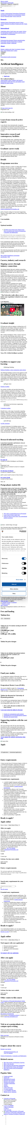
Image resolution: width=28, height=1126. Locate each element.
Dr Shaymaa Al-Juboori (7, 470)
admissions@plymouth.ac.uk (11, 849)
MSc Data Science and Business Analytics (14, 1062)
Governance (18, 49)
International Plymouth (9, 1079)
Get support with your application (10, 953)
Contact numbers (8, 1089)
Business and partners (9, 1082)
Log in (15, 4)
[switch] (24, 563)
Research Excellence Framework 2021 (14, 24)
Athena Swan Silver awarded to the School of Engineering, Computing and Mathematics (15, 231)
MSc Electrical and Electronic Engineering (14, 1065)
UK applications (4, 752)
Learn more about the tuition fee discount (12, 710)
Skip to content (4, 1)
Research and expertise (9, 1080)
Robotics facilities (5, 386)
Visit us (6, 1108)
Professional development (7, 40)
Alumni (23, 49)
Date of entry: (4, 825)
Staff (2, 53)
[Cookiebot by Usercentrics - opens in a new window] (19, 531)
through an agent (5, 931)
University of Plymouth (9, 1098)
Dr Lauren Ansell (5, 477)
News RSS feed (8, 1087)
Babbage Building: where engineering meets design (13, 370)
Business (3, 37)
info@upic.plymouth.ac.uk (11, 1016)
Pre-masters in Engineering (7, 1013)
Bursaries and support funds (10, 716)
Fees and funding (17, 81)
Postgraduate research (14, 22)
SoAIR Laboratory (5, 423)
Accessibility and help (10, 1090)
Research (3, 19)
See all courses (4, 889)
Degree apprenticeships (19, 40)
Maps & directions (8, 1107)
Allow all (14, 584)
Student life (10, 15)
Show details (19, 579)
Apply (23, 81)
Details (5, 80)
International (5, 28)
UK (2, 618)
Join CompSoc (4, 605)
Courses (3, 13)
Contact (15, 50)
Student (3, 52)
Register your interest (6, 1049)
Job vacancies (7, 1109)
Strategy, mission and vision (7, 49)
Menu (10, 4)
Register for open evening (7, 83)
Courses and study (8, 1076)
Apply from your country (16, 31)
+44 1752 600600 (8, 1105)
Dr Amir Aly (10, 108)
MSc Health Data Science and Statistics (13, 1066)
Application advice (5, 31)
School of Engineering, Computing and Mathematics (13, 1056)
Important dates (8, 16)
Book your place (5, 1035)
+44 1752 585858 (10, 848)
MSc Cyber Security (9, 1064)
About (3, 46)
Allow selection (14, 589)
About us (6, 1086)
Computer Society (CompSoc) (9, 602)
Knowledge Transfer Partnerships (9, 41)
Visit (5, 50)
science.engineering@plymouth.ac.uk (10, 209)
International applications (15, 752)
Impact (7, 22)
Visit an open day (17, 16)
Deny (14, 593)
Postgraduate (16, 13)
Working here (9, 50)
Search (3, 4)
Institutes (3, 22)
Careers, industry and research (15, 80)
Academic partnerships (9, 1083)
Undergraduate (8, 13)
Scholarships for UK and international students (15, 715)
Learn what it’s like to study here (12, 515)
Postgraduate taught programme (8, 57)
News (2, 50)
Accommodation (17, 15)
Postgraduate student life (7, 81)
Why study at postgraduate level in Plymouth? (15, 513)
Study (2, 10)
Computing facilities (5, 408)
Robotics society (6, 604)
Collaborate (13, 43)
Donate (8, 43)
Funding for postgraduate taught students (14, 714)
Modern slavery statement (10, 1092)
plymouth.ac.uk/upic (14, 1015)
